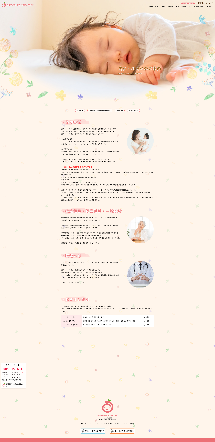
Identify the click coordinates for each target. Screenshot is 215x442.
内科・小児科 (181, 6)
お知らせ (210, 6)
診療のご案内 (153, 6)
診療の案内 (84, 424)
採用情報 (132, 424)
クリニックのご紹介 (196, 6)
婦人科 (170, 6)
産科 (163, 6)
